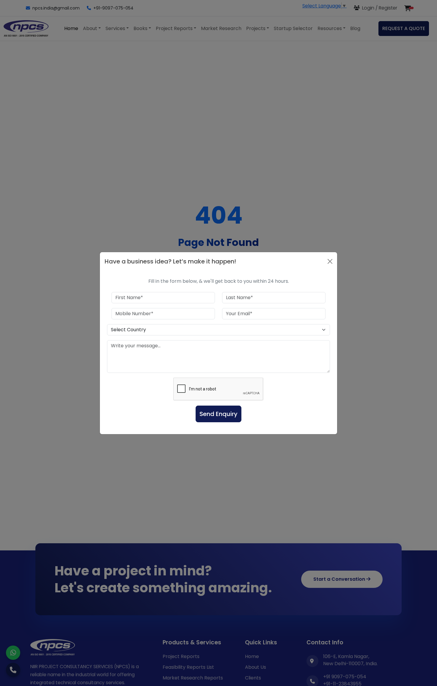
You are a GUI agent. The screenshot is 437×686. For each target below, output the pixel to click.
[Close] (330, 261)
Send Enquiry (218, 414)
